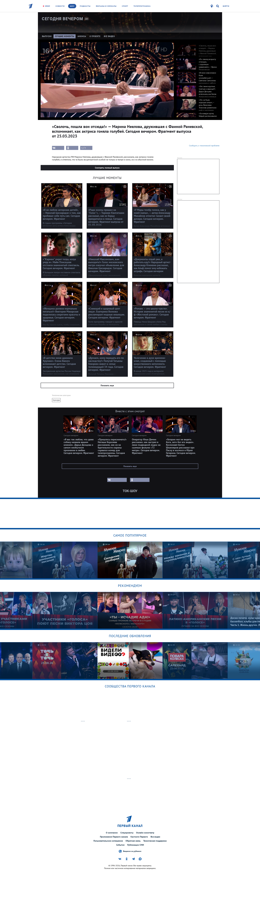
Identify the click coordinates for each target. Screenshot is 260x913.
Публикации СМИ (135, 844)
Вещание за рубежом (132, 851)
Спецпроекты (126, 832)
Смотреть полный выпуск (107, 167)
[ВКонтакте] (58, 148)
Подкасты (85, 6)
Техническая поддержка (155, 840)
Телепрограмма (142, 6)
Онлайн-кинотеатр (145, 832)
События (120, 844)
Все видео (155, 836)
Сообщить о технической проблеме (204, 145)
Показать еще (107, 385)
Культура (56, 400)
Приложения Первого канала (114, 836)
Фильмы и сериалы (106, 6)
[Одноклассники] (72, 148)
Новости (60, 6)
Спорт (125, 6)
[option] (197, 49)
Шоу (72, 6)
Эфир (47, 6)
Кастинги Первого (139, 836)
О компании (112, 832)
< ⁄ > (83, 148)
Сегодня (62, 18)
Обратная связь (133, 840)
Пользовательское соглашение (108, 840)
